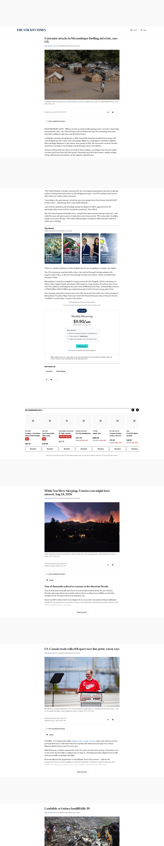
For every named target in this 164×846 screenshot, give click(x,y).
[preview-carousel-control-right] (116, 248)
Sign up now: (48, 46)
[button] (133, 30)
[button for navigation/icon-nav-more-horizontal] (117, 112)
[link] (31, 30)
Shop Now (33, 449)
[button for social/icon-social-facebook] (113, 112)
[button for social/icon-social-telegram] (108, 112)
